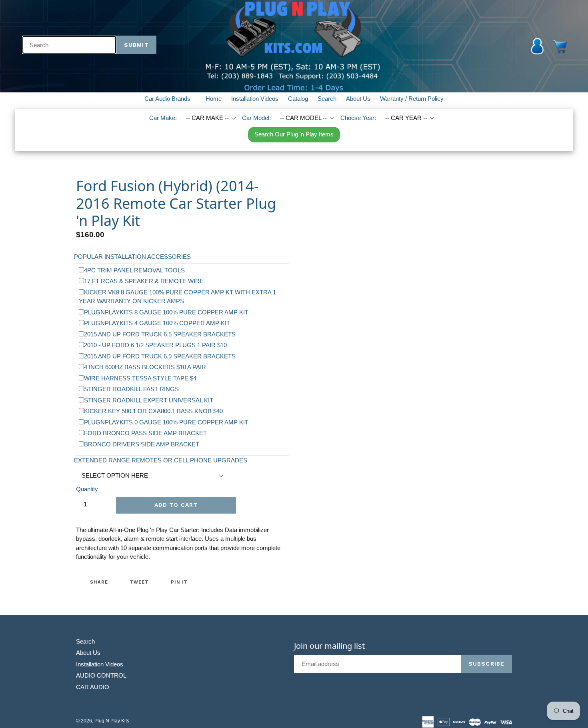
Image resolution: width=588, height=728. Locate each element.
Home (214, 98)
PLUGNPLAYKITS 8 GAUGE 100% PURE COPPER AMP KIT (166, 312)
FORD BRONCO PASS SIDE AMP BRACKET (145, 433)
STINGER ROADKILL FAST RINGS (131, 389)
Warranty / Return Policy (412, 98)
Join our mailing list (329, 646)
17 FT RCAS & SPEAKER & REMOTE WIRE (144, 281)
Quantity (87, 489)
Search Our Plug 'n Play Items (294, 134)
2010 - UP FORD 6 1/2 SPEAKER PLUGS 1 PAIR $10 (155, 345)
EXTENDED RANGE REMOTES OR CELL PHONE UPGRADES (160, 460)
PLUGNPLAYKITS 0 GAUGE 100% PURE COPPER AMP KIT (166, 422)
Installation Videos (254, 98)
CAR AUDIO (92, 687)
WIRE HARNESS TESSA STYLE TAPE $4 (140, 378)
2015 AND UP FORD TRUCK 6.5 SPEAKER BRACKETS (160, 334)
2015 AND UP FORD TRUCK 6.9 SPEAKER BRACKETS (160, 356)
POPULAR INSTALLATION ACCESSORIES (132, 256)
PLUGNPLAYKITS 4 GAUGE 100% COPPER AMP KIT (157, 323)
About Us (358, 98)
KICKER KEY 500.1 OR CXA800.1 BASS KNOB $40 (153, 411)
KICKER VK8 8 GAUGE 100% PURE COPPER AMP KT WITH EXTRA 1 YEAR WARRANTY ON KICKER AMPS (177, 297)
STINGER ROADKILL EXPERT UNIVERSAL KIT (148, 400)
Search (327, 98)
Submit (136, 45)
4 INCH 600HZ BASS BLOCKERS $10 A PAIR (145, 367)
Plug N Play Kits (111, 721)
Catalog (298, 98)
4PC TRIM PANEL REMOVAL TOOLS (134, 270)
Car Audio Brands (172, 98)
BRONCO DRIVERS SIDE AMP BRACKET (141, 444)
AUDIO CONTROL (101, 675)
